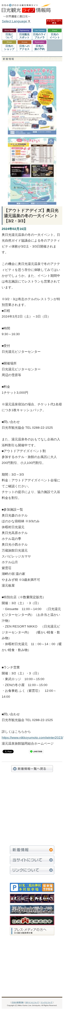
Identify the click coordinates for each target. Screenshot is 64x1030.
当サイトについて (32, 1002)
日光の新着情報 (18, 1002)
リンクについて (47, 1002)
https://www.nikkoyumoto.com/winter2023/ (32, 737)
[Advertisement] (32, 809)
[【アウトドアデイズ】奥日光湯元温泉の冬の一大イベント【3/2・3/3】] (32, 69)
